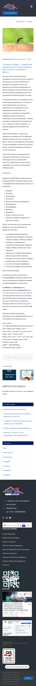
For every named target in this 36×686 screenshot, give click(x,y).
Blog (15, 59)
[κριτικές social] (17, 621)
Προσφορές (7, 470)
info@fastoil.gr (11, 508)
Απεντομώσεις (21, 59)
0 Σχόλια (28, 59)
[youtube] (10, 518)
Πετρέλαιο (7, 466)
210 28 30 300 (11, 504)
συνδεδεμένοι (19, 391)
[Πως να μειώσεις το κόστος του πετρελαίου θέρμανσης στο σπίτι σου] (26, 375)
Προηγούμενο (20, 21)
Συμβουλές (7, 475)
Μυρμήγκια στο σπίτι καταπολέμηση (15, 409)
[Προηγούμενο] (4, 375)
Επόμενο (29, 21)
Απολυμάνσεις (8, 457)
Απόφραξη (7, 461)
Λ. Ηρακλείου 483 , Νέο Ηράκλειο (17, 501)
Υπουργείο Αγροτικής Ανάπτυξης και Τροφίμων (17, 293)
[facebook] (3, 518)
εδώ (25, 319)
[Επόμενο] (32, 375)
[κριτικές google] (17, 592)
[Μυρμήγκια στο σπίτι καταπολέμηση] (9, 375)
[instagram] (7, 518)
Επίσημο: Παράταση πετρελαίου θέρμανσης (17, 428)
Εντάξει (28, 678)
